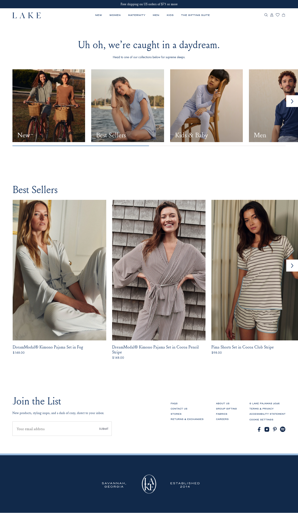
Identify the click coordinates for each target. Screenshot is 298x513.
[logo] (26, 15)
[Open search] (266, 15)
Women (115, 15)
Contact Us (179, 409)
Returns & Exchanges (187, 419)
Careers (222, 419)
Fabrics (221, 414)
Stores (176, 414)
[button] (292, 265)
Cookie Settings (261, 419)
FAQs (174, 403)
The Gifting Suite (195, 15)
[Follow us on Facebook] (259, 429)
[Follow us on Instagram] (267, 429)
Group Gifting (226, 409)
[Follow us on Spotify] (283, 429)
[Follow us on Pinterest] (275, 429)
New (98, 15)
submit (103, 429)
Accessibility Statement (267, 414)
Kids (170, 15)
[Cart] (283, 16)
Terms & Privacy (261, 409)
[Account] (272, 16)
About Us (222, 403)
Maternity (136, 15)
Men (156, 15)
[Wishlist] (278, 15)
